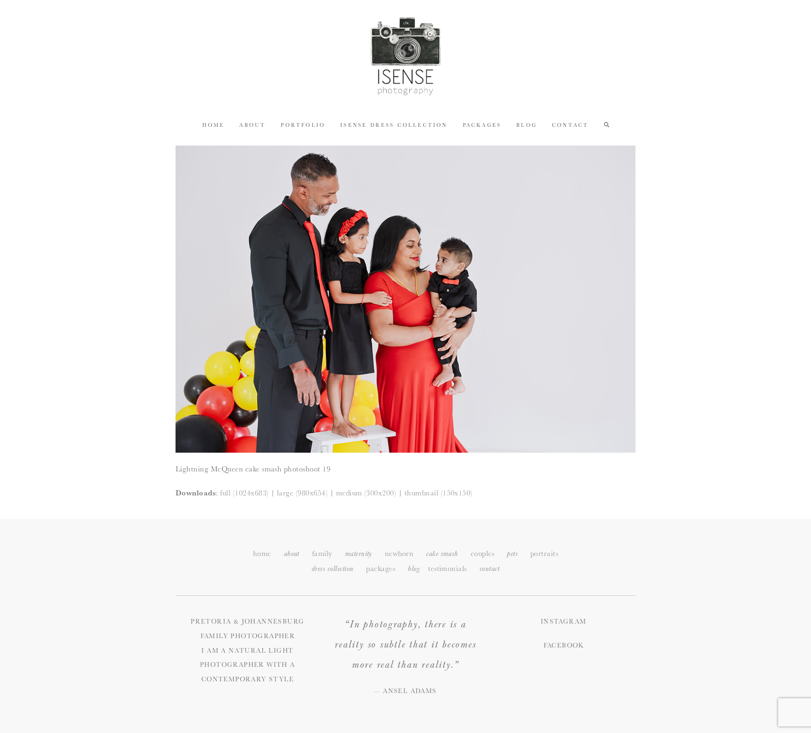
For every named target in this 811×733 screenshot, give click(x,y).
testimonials (447, 568)
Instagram (564, 621)
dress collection (333, 568)
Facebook (563, 645)
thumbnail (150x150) (439, 493)
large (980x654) (302, 493)
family (322, 553)
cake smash (442, 553)
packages (380, 568)
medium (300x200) (366, 493)
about (291, 553)
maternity (358, 553)
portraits (544, 553)
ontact (489, 568)
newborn (399, 553)
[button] (606, 124)
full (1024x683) (244, 493)
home (262, 553)
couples (482, 553)
